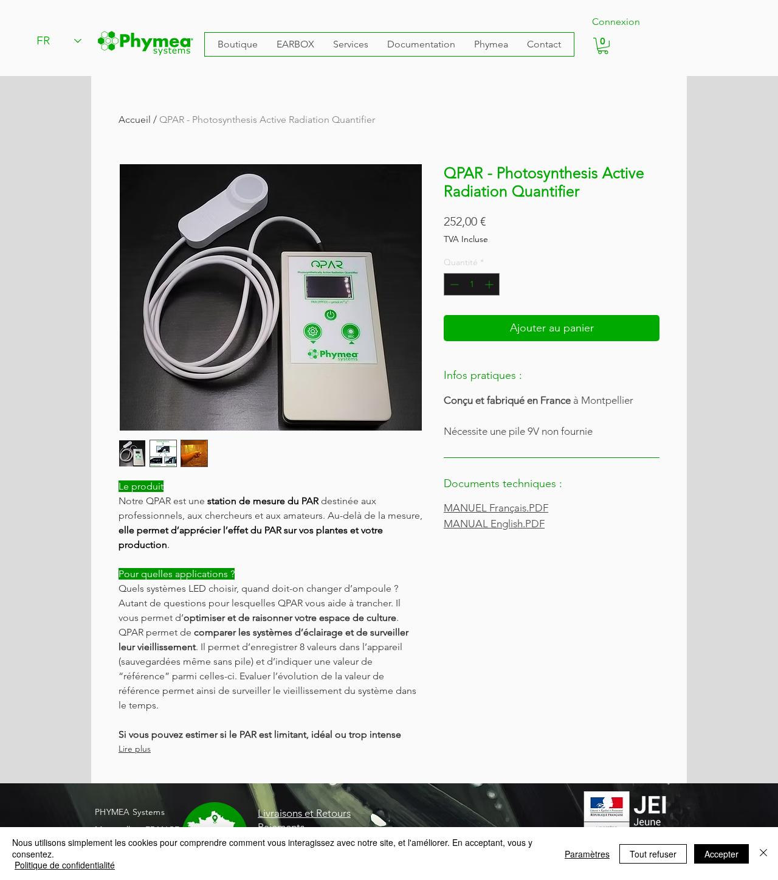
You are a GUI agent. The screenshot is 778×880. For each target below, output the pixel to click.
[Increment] (490, 284)
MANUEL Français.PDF (496, 508)
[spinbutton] (472, 284)
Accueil (135, 119)
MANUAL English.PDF (494, 524)
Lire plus (135, 748)
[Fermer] (763, 853)
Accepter (721, 854)
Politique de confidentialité (65, 865)
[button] (603, 46)
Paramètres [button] (587, 854)
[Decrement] (453, 284)
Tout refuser (653, 854)
